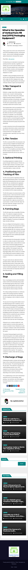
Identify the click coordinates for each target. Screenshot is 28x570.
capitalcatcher (12, 42)
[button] (20, 19)
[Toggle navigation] (26, 19)
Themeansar (14, 563)
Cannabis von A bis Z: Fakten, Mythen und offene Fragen (13, 516)
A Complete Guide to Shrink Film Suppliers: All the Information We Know (13, 448)
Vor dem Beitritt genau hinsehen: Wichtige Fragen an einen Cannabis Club (13, 501)
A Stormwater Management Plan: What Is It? (8, 391)
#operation (9, 45)
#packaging (15, 45)
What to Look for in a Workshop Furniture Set (12, 419)
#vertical (20, 45)
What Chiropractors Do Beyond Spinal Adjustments (13, 486)
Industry (4, 27)
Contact (15, 567)
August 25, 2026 (8, 489)
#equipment (18, 43)
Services (5, 512)
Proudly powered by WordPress (9, 562)
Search (4, 459)
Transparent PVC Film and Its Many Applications (20, 391)
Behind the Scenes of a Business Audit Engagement (12, 530)
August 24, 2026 (8, 503)
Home (12, 567)
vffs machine (11, 59)
